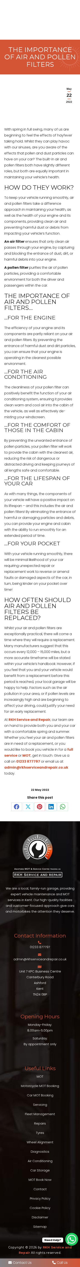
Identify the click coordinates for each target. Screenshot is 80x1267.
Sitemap (40, 1226)
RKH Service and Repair (29, 719)
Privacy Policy (40, 1198)
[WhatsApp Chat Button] (71, 1239)
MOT (26, 755)
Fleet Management (40, 1114)
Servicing (40, 1104)
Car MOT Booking (40, 1095)
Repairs (40, 1123)
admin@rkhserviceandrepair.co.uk (36, 767)
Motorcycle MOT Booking (40, 1086)
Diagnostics (40, 1151)
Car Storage (40, 1170)
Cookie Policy (40, 1208)
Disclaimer (40, 1217)
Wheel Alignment (40, 1142)
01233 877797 (28, 761)
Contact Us (22, 1262)
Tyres (40, 1133)
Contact (40, 1189)
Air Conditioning (40, 1161)
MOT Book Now (40, 1179)
